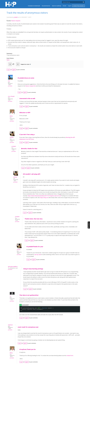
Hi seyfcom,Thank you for (27, 349)
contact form (69, 355)
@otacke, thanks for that (29, 148)
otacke (11, 137)
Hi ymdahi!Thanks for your (34, 246)
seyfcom (10, 325)
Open (8, 60)
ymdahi (16, 17)
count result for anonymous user (28, 327)
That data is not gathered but (28, 295)
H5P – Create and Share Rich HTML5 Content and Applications (11, 4)
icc (10, 296)
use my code (37, 254)
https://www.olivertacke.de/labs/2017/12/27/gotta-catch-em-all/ (44, 196)
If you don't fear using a (27, 134)
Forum (64, 5)
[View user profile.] (10, 79)
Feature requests (15, 20)
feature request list (30, 86)
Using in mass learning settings (33, 269)
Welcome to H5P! (24, 112)
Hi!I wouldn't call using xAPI (31, 174)
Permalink (10, 86)
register (14, 69)
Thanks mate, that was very (33, 219)
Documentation (46, 5)
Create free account (78, 5)
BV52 (11, 116)
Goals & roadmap (56, 5)
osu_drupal (11, 96)
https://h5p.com (44, 197)
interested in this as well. (27, 98)
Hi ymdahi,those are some (26, 78)
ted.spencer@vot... (13, 266)
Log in (69, 5)
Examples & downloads (34, 5)
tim (9, 81)
